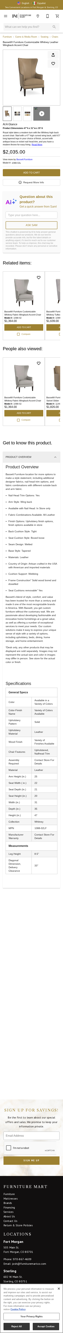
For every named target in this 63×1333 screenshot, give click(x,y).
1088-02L (16, 163)
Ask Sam (31, 225)
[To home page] (21, 16)
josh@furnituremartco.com (29, 1263)
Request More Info (33, 182)
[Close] (59, 1288)
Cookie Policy (18, 1309)
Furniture (7, 36)
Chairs (55, 36)
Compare (26, 334)
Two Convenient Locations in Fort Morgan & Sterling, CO (31, 7)
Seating (44, 36)
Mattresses (11, 1198)
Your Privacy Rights (31, 1316)
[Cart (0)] (57, 16)
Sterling (10, 1271)
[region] (31, 1308)
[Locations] (38, 16)
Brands (8, 1203)
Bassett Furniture (24, 159)
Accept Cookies (46, 1326)
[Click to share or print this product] (53, 55)
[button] (23, 3)
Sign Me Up (31, 1160)
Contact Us (10, 1221)
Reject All (16, 1326)
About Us (9, 1216)
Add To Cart (31, 172)
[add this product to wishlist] (53, 63)
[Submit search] (54, 27)
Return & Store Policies (18, 1225)
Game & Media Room (26, 36)
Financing (9, 1207)
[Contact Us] (47, 16)
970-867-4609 (22, 1259)
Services (8, 1212)
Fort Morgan (13, 1241)
